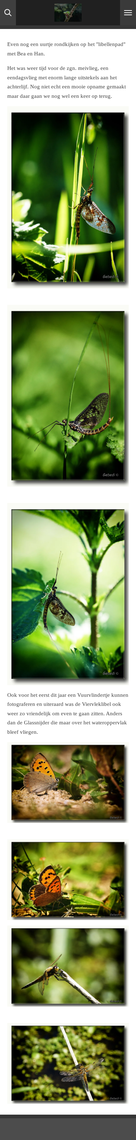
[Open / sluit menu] (128, 12)
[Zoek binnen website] (8, 12)
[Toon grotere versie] (68, 197)
